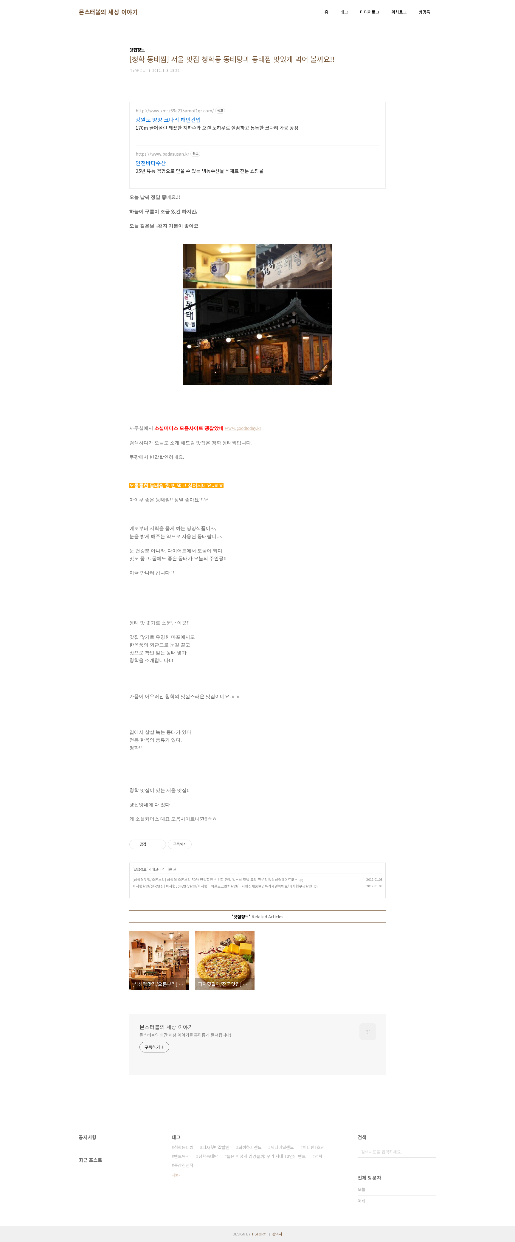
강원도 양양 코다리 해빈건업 (168, 119)
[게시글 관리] (159, 844)
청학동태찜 (183, 1147)
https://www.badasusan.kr (162, 153)
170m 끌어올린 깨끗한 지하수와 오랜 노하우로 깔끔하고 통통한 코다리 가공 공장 (217, 127)
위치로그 (399, 12)
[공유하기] (152, 844)
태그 (344, 12)
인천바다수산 (151, 162)
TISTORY (259, 1233)
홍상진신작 (183, 1165)
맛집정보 (140, 869)
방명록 (424, 12)
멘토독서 (182, 1156)
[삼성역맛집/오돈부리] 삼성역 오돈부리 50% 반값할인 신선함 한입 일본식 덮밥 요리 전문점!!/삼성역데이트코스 (215, 879)
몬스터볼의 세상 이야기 (108, 12)
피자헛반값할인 (215, 1147)
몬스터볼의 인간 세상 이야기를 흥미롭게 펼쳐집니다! (185, 1035)
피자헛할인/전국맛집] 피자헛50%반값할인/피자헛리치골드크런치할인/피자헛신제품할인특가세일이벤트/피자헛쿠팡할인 (222, 886)
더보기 (177, 1174)
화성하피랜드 (250, 1147)
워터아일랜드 (282, 1147)
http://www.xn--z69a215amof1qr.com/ (175, 110)
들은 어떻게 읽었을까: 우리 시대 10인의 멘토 (266, 1156)
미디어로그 (369, 12)
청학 (318, 1156)
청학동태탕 (208, 1156)
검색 (430, 1151)
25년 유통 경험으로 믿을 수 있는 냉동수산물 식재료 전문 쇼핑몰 (199, 170)
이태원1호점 (314, 1147)
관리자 (277, 1233)
